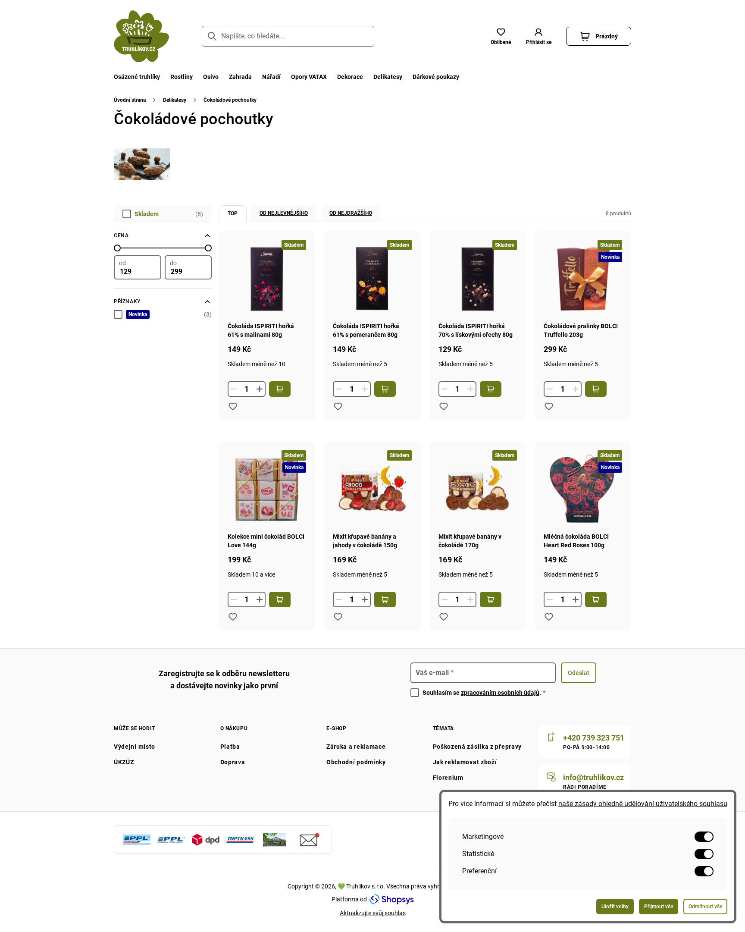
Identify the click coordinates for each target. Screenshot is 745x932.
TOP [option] (233, 213)
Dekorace (350, 76)
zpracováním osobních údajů (500, 692)
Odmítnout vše (705, 907)
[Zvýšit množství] (260, 389)
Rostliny (181, 76)
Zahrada (240, 76)
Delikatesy (387, 76)
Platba (230, 746)
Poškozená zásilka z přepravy (477, 746)
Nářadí (271, 76)
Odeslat (578, 672)
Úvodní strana (130, 100)
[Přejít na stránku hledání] (212, 36)
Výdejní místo (134, 746)
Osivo (211, 76)
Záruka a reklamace (356, 746)
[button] (538, 36)
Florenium (448, 777)
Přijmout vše (658, 907)
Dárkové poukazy (436, 76)
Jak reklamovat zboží (465, 762)
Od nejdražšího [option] (350, 213)
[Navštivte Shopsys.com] (391, 899)
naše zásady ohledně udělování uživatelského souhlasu (642, 804)
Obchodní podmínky (356, 762)
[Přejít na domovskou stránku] (141, 36)
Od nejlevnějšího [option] (284, 213)
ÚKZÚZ (124, 762)
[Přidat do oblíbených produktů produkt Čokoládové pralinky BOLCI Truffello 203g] (549, 406)
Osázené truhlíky (137, 76)
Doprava (232, 762)
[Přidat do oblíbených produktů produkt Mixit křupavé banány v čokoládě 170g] (443, 617)
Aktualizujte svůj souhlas (373, 913)
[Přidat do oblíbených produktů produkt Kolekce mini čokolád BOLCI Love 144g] (233, 617)
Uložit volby (615, 907)
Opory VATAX (309, 76)
